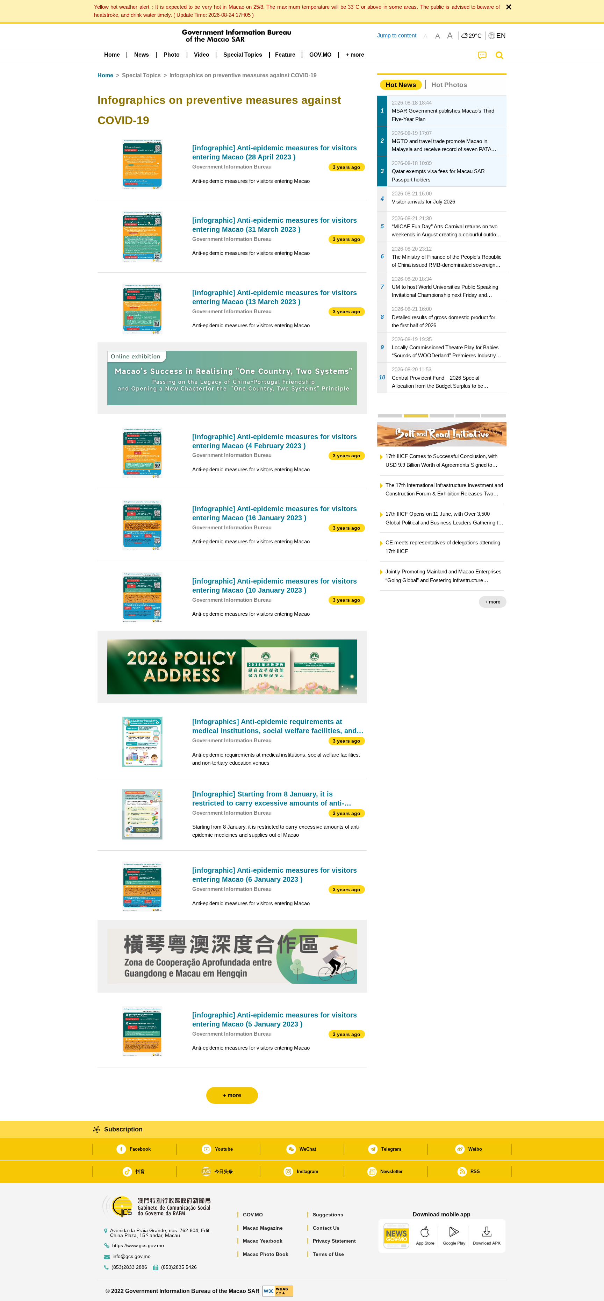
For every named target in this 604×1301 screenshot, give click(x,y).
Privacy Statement (334, 1241)
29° (475, 36)
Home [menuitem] (112, 55)
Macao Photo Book (265, 1254)
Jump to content (396, 35)
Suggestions (328, 1214)
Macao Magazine (263, 1228)
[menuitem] (141, 55)
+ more (493, 602)
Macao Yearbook (262, 1241)
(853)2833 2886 (129, 1267)
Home (105, 75)
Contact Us (326, 1228)
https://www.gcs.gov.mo (138, 1245)
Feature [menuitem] (285, 55)
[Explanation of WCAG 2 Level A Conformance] (278, 1291)
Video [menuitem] (201, 55)
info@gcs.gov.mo (132, 1256)
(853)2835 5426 (179, 1267)
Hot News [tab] (401, 84)
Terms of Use (328, 1254)
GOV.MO (253, 1214)
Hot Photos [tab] (449, 84)
